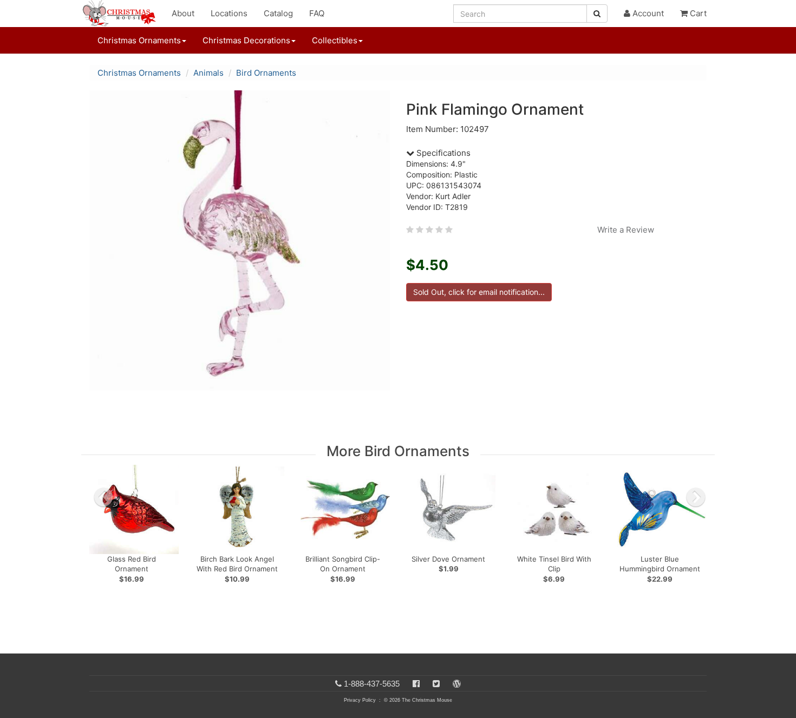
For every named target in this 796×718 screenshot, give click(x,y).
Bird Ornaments (266, 73)
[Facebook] (416, 683)
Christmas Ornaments (139, 73)
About (183, 13)
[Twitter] (436, 683)
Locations (229, 13)
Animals (208, 73)
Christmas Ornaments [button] (139, 40)
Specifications (442, 153)
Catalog (278, 13)
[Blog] (457, 683)
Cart (697, 13)
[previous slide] (103, 497)
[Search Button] (597, 13)
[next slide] (696, 497)
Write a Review (625, 230)
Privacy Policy (360, 700)
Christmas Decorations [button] (246, 40)
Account (647, 13)
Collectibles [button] (334, 40)
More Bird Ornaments (398, 451)
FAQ (316, 13)
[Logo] (122, 13)
